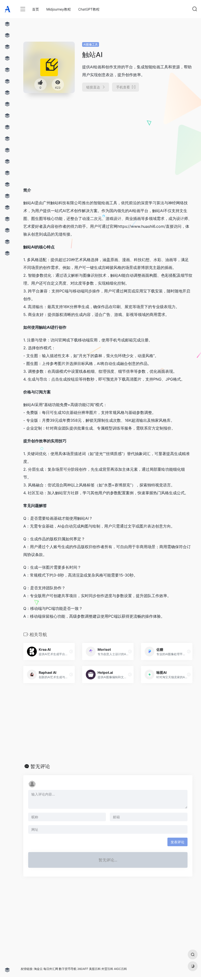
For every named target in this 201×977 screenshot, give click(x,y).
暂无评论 (40, 766)
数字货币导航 (67, 969)
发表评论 (177, 842)
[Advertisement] (93, 134)
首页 (35, 9)
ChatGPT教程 (89, 9)
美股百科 (95, 969)
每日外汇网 (50, 969)
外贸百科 (107, 969)
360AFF (82, 969)
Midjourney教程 (58, 9)
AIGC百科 (120, 969)
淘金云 (38, 969)
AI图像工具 (90, 44)
